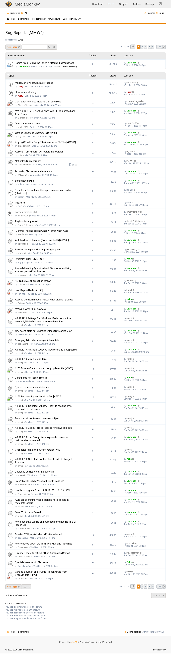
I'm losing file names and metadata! (34, 171)
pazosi (21, 506)
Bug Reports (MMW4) (24, 32)
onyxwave (22, 275)
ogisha (21, 155)
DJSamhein (23, 547)
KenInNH (22, 312)
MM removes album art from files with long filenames (43, 543)
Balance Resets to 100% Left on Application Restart (42, 553)
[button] (160, 4)
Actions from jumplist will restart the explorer (39, 151)
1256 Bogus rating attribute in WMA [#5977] (38, 396)
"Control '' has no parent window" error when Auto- (42, 230)
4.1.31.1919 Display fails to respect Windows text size (43, 427)
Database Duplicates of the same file (34, 471)
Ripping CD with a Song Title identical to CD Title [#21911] (45, 142)
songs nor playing (24, 180)
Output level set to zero (27, 123)
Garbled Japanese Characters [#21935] (36, 132)
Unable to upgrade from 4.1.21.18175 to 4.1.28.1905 (42, 490)
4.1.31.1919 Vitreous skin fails (31, 359)
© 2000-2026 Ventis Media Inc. (19, 649)
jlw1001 (130, 161)
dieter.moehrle (24, 528)
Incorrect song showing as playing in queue (38, 249)
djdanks (21, 284)
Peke (129, 258)
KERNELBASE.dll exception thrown (33, 280)
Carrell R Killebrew (26, 225)
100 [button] (159, 46)
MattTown (131, 82)
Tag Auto (20, 202)
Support (123, 4)
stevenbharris (24, 484)
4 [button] (149, 46)
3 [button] (145, 46)
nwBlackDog (24, 215)
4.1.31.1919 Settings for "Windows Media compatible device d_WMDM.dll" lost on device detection (43, 320)
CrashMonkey (132, 212)
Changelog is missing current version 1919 (37, 449)
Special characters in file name (31, 562)
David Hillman (24, 556)
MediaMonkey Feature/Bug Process (34, 82)
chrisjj (20, 325)
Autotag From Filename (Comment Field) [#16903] (42, 240)
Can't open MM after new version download (38, 101)
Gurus (20, 39)
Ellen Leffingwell (25, 105)
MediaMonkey (27, 4)
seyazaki (22, 136)
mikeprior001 (24, 475)
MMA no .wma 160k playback (30, 308)
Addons (137, 4)
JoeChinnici (23, 244)
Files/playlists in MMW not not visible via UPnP (39, 481)
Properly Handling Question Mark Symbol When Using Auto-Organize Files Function (43, 270)
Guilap (21, 303)
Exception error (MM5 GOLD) (30, 258)
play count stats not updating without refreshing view (43, 330)
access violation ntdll (26, 212)
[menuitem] (24, 13)
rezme (129, 534)
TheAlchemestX (25, 164)
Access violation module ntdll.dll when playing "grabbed (44, 299)
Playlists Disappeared (26, 221)
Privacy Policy (159, 649)
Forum (111, 4)
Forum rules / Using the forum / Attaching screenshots (44, 62)
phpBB (74, 642)
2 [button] (142, 46)
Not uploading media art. (28, 161)
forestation (23, 578)
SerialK (21, 234)
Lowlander (23, 66)
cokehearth (23, 344)
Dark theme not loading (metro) (31, 377)
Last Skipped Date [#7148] (29, 290)
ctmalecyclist (24, 146)
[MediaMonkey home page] (8, 4)
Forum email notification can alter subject (37, 418)
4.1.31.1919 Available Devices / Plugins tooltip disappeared (46, 349)
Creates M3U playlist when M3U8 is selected (38, 534)
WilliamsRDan (24, 175)
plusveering (131, 249)
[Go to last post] (139, 62)
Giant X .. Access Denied (28, 512)
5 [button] (152, 46)
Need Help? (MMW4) (67, 66)
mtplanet (22, 253)
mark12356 (23, 127)
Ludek (129, 290)
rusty (20, 86)
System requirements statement (32, 387)
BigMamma (23, 118)
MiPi (128, 571)
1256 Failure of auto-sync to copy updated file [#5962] (44, 368)
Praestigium (23, 494)
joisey (20, 516)
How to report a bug (25, 92)
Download (97, 4)
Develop (149, 4)
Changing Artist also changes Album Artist (37, 340)
